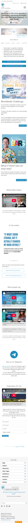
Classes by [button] (5, 468)
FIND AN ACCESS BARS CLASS (14, 61)
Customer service (6, 520)
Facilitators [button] (5, 474)
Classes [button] (4, 465)
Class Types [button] (5, 471)
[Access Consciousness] (3, 5)
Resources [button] (5, 476)
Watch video (15, 22)
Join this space (6, 366)
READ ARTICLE (13, 270)
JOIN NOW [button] (22, 125)
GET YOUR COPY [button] (20, 180)
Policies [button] (4, 482)
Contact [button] (4, 479)
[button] (14, 330)
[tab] (14, 463)
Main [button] (3, 463)
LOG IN (14, 3)
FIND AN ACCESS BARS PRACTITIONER (14, 65)
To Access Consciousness (7, 1)
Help (17, 3)
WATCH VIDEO (21, 35)
